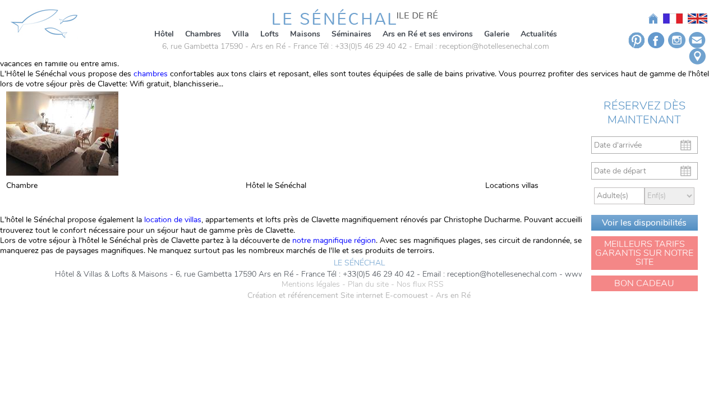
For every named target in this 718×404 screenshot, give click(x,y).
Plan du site (368, 284)
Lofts (269, 34)
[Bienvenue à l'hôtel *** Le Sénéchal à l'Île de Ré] (355, 16)
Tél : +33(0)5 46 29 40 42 (363, 46)
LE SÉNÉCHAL (359, 263)
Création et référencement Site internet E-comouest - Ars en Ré (359, 296)
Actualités (539, 34)
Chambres (203, 34)
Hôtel (164, 34)
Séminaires (351, 34)
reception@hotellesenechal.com (494, 46)
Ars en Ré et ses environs (428, 34)
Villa (240, 34)
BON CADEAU (644, 283)
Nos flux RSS (420, 284)
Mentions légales (311, 284)
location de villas (171, 219)
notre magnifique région (334, 240)
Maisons (305, 34)
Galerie (496, 34)
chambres (151, 73)
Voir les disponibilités (644, 223)
